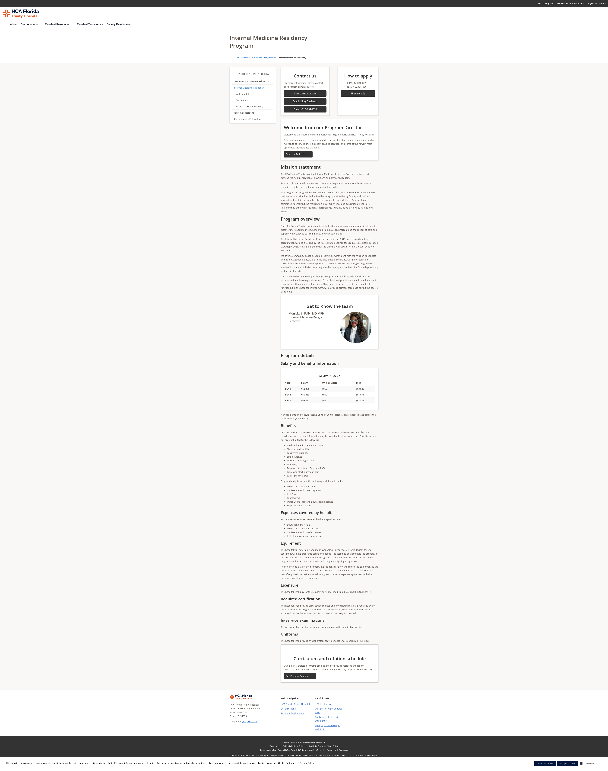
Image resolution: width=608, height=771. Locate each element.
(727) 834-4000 (249, 721)
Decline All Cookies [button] (545, 763)
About (13, 24)
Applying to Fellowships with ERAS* (327, 727)
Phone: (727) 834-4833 (305, 109)
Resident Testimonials (90, 24)
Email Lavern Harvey (305, 93)
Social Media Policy (268, 750)
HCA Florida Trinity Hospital (253, 73)
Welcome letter (244, 94)
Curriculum (242, 100)
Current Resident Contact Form (328, 710)
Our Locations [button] (29, 24)
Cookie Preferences (317, 746)
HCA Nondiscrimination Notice (310, 750)
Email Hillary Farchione (305, 101)
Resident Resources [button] (57, 24)
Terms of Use (275, 746)
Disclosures (343, 750)
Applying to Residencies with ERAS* (327, 719)
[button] (591, 763)
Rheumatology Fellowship (247, 119)
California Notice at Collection (295, 746)
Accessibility (331, 750)
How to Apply (358, 93)
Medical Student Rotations (570, 3)
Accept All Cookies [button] (568, 763)
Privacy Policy (307, 763)
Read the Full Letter (296, 154)
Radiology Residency (244, 112)
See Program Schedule (298, 676)
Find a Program (546, 3)
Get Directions (288, 708)
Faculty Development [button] (120, 24)
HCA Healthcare (323, 704)
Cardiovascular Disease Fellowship (252, 81)
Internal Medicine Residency (249, 87)
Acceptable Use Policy (287, 750)
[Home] (4, 24)
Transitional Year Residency (248, 106)
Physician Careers (596, 3)
